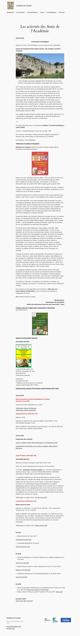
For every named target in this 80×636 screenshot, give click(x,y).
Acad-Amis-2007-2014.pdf (24, 601)
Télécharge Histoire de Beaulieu (26, 410)
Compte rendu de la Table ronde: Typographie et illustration (35, 308)
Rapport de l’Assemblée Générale (27, 338)
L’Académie (10, 12)
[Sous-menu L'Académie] (14, 12)
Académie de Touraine (24, 6)
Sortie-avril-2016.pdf (22, 563)
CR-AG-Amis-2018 (41, 497)
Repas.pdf (59, 592)
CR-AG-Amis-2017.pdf (23, 546)
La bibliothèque (51, 12)
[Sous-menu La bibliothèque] (56, 12)
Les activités (20, 12)
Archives (61, 12)
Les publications (32, 12)
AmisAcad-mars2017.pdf (23, 539)
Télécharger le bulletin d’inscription (27, 143)
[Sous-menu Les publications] (38, 12)
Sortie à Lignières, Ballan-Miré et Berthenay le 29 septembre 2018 (36, 442)
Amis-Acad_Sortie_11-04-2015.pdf (38, 589)
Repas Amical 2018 (41, 525)
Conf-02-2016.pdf (21, 577)
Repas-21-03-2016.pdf (23, 570)
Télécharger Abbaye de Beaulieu (26, 408)
